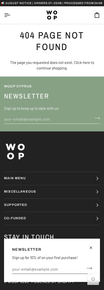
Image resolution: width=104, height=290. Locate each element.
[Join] (88, 268)
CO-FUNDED (15, 218)
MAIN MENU (15, 178)
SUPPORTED (15, 205)
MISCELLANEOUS (20, 191)
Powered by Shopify (52, 282)
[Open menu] (11, 15)
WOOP (13, 282)
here (86, 62)
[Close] (93, 248)
